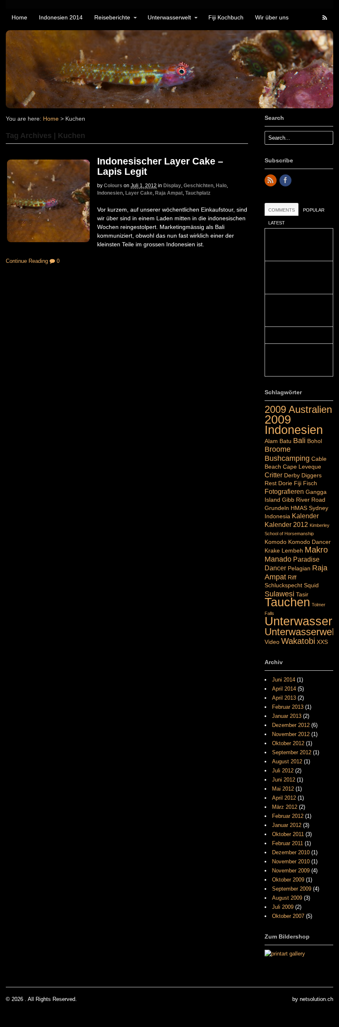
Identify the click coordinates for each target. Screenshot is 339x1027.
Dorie (285, 483)
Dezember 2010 (291, 852)
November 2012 (291, 734)
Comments (281, 209)
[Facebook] (286, 181)
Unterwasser (298, 621)
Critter (273, 475)
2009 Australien (298, 409)
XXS (322, 642)
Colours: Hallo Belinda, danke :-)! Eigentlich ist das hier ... (296, 311)
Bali (299, 440)
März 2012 (284, 807)
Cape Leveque (302, 466)
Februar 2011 (287, 843)
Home (19, 17)
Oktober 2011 (288, 834)
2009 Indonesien (294, 424)
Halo (221, 185)
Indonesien (110, 193)
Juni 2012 (283, 780)
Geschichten (198, 185)
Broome (278, 449)
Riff (292, 577)
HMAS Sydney (309, 508)
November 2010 (291, 861)
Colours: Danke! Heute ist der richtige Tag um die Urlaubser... (296, 245)
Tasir (302, 594)
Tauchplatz (197, 193)
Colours (113, 185)
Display (172, 185)
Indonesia (277, 516)
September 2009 (291, 889)
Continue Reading (27, 261)
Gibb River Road (303, 499)
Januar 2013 (286, 716)
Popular (314, 209)
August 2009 (287, 898)
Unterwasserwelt (169, 17)
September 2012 (291, 752)
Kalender (305, 515)
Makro (316, 549)
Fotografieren (284, 491)
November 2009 (291, 870)
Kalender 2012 (286, 524)
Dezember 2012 (291, 725)
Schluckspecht (283, 585)
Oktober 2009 (288, 880)
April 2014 (284, 689)
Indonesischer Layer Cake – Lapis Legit (160, 166)
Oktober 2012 (288, 743)
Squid (311, 585)
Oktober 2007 (288, 916)
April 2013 (284, 698)
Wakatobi (298, 641)
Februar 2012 (287, 816)
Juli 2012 (283, 770)
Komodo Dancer (309, 542)
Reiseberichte (112, 17)
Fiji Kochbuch (226, 17)
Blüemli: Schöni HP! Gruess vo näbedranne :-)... (296, 277)
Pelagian (299, 568)
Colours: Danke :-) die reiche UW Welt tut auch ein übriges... (297, 360)
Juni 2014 (283, 680)
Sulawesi (279, 593)
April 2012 (284, 798)
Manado (278, 559)
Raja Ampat (169, 193)
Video (272, 642)
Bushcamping (287, 458)
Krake (272, 550)
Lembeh (292, 550)
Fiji (297, 483)
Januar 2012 (286, 825)
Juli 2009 (283, 907)
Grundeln (277, 508)
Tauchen (287, 602)
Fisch (310, 483)
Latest (276, 222)
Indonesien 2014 (61, 17)
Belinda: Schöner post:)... (298, 335)
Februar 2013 (287, 707)
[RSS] (271, 181)
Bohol (314, 441)
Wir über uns (272, 17)
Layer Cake (139, 193)
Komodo (275, 542)
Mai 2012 (283, 789)
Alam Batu (278, 441)
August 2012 (287, 761)
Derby (292, 475)
